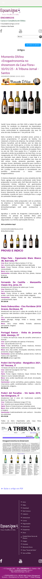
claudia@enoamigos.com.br (10, 24)
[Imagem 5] (21, 476)
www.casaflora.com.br (8, 423)
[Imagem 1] (21, 122)
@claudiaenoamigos (7, 231)
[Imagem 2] (21, 248)
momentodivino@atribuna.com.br (12, 229)
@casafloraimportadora (23, 423)
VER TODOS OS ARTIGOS (33, 45)
